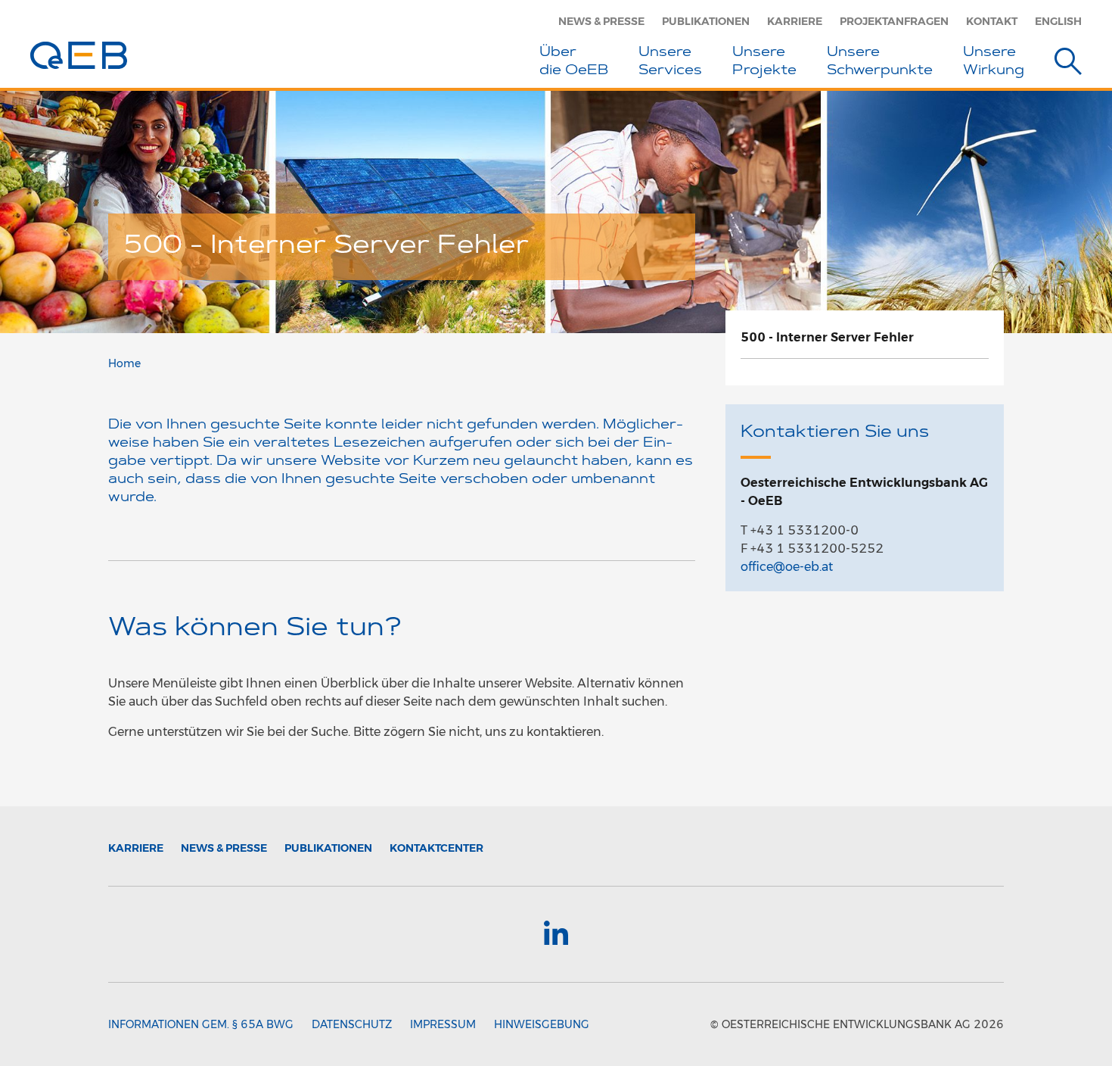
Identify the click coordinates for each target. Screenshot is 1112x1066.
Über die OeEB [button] (573, 62)
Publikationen (706, 21)
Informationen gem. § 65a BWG (201, 1024)
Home (124, 363)
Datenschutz (352, 1024)
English (1058, 21)
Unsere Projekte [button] (764, 62)
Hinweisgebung (541, 1024)
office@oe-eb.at (787, 566)
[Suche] (1068, 64)
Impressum (443, 1024)
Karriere (794, 21)
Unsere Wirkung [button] (993, 62)
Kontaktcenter (436, 848)
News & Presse (601, 21)
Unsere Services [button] (670, 62)
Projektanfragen (894, 21)
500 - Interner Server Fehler (827, 337)
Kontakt (991, 21)
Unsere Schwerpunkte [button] (880, 62)
